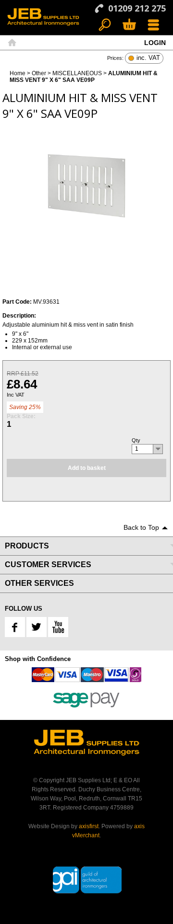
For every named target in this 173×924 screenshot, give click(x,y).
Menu (153, 25)
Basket (129, 25)
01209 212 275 (137, 8)
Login (155, 42)
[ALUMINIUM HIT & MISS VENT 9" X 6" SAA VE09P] (86, 186)
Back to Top (141, 527)
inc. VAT (148, 58)
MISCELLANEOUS (77, 73)
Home (12, 42)
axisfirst (89, 826)
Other (39, 73)
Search (105, 25)
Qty (136, 440)
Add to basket (87, 468)
